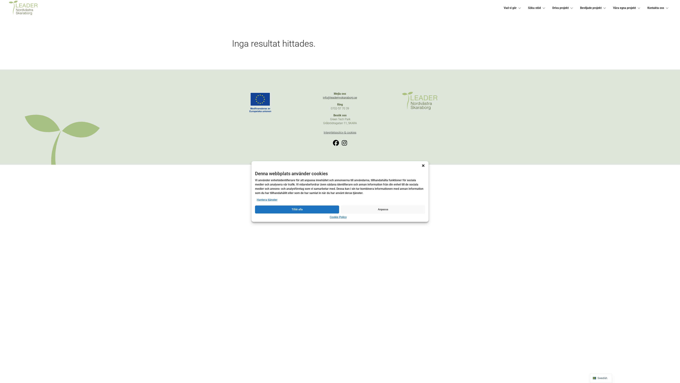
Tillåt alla (297, 209)
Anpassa (383, 209)
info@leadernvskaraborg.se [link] (340, 97)
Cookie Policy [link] (338, 217)
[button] (423, 165)
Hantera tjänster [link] (267, 199)
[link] (174, 8)
